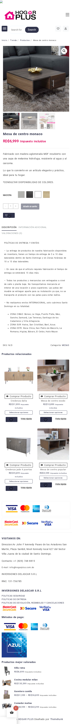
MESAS (65, 345)
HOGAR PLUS (25, 719)
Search (32, 29)
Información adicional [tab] (32, 227)
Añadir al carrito (30, 206)
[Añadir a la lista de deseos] (9, 215)
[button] (64, 51)
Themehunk (56, 719)
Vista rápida (26, 419)
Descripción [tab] (9, 227)
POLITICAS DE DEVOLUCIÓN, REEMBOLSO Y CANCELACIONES (33, 603)
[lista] (11, 419)
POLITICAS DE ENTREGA (14, 599)
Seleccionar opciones (18, 412)
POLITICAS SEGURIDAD (13, 596)
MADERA (7, 195)
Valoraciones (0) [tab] (12, 233)
